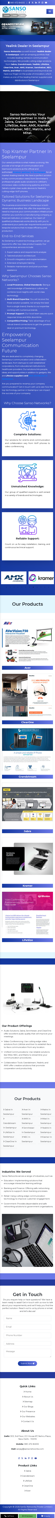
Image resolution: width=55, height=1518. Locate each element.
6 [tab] (25, 587)
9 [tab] (37, 587)
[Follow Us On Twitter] (33, 2)
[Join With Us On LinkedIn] (25, 1458)
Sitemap (28, 1401)
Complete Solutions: (27, 434)
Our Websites (28, 1416)
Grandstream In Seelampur (9, 1125)
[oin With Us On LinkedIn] (36, 2)
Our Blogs (28, 1406)
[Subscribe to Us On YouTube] (46, 2)
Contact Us (28, 1421)
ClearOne (27, 722)
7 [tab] (29, 587)
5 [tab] (21, 587)
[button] (4, 26)
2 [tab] (10, 587)
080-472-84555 (17, 2)
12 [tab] (48, 587)
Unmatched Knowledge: (27, 486)
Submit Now (26, 1363)
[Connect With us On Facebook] (29, 2)
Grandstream (27, 776)
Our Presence (28, 1411)
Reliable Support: (27, 538)
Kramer (27, 885)
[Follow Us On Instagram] (42, 2)
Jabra (27, 831)
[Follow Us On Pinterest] (39, 2)
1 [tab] (6, 587)
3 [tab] (14, 587)
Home (28, 1391)
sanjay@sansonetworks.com (30, 1449)
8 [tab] (33, 587)
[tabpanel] (27, 117)
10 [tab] (41, 587)
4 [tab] (18, 587)
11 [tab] (44, 587)
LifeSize (27, 940)
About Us (28, 1396)
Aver (28, 667)
